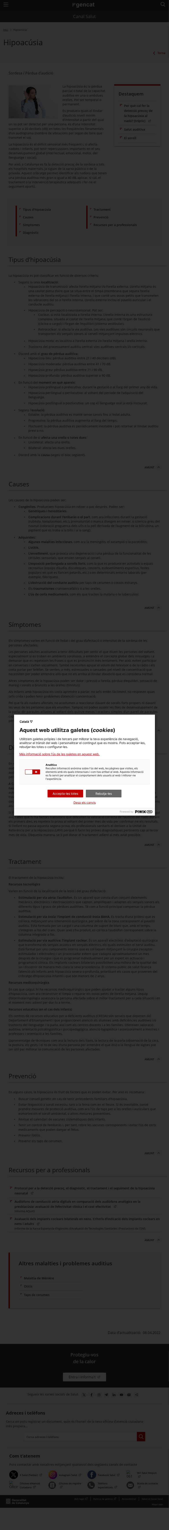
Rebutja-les (104, 793)
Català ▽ (26, 721)
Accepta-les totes (65, 793)
